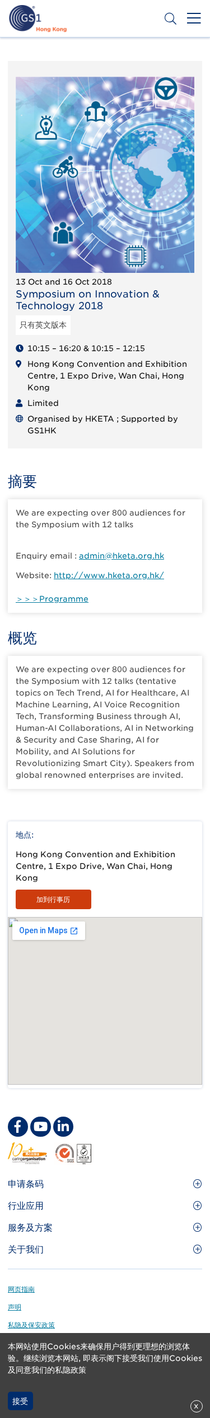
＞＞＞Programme (52, 598)
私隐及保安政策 (31, 1325)
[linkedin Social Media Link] (63, 1127)
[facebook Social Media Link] (18, 1127)
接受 (20, 1401)
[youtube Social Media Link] (40, 1127)
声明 (14, 1307)
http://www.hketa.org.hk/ (109, 575)
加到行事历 (53, 899)
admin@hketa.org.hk (121, 555)
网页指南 (21, 1289)
